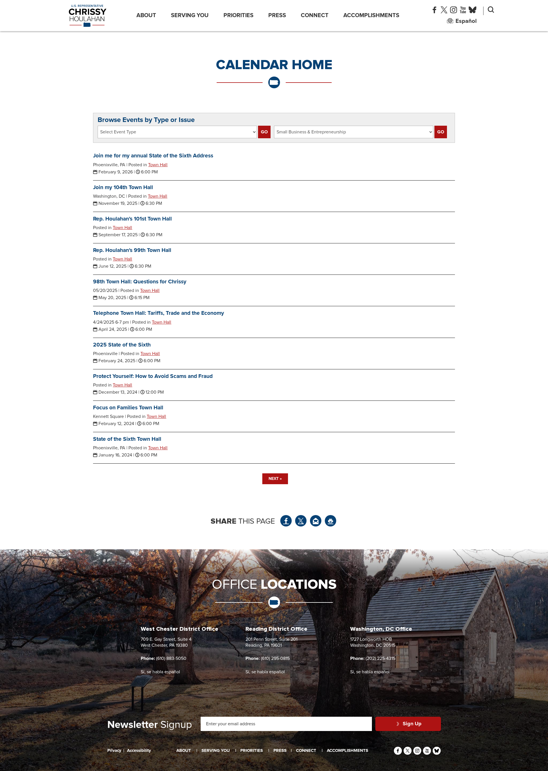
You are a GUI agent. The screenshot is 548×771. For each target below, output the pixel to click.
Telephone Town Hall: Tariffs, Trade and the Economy (158, 313)
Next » (275, 479)
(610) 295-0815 (275, 658)
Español (466, 21)
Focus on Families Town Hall (128, 407)
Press (277, 15)
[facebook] (434, 11)
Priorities (238, 15)
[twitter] (444, 11)
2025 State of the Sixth (122, 345)
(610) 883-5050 (171, 658)
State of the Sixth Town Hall (127, 439)
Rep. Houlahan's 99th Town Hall (132, 250)
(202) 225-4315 (380, 658)
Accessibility (139, 750)
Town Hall (158, 165)
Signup (149, 725)
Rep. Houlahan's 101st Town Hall (132, 219)
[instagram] (453, 11)
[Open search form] (491, 11)
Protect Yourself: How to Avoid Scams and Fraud (153, 376)
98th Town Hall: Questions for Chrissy (139, 282)
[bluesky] (472, 11)
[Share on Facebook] (286, 520)
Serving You (190, 15)
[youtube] (463, 11)
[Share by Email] (315, 520)
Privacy (114, 750)
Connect (315, 15)
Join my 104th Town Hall (123, 187)
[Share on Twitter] (301, 520)
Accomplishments (371, 15)
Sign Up (412, 723)
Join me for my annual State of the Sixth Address (153, 156)
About (146, 15)
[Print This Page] (330, 520)
